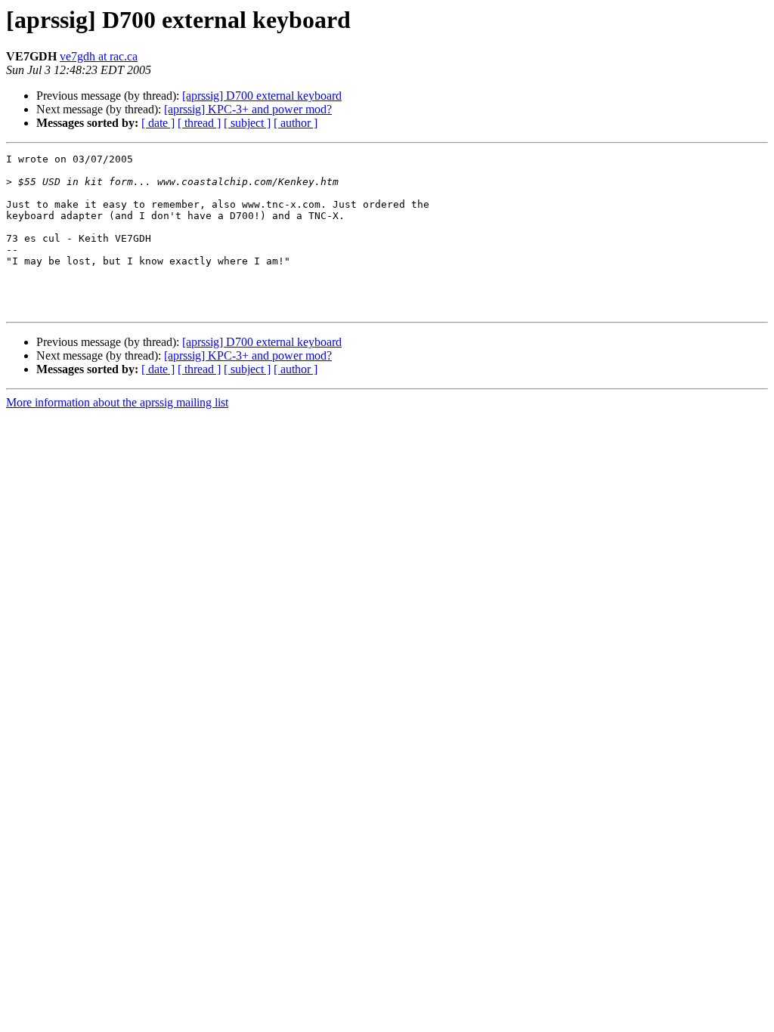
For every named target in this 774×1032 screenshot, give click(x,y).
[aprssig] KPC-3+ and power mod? (248, 109)
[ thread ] (199, 122)
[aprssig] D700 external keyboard (262, 95)
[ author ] (295, 122)
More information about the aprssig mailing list (117, 402)
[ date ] (158, 122)
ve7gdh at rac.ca (99, 56)
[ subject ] (247, 122)
